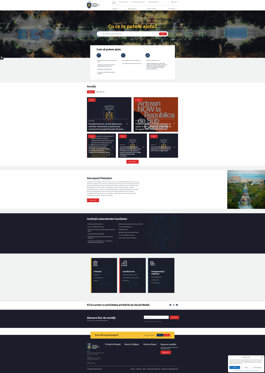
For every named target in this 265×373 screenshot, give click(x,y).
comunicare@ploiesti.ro (91, 363)
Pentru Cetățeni (152, 9)
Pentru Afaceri (172, 9)
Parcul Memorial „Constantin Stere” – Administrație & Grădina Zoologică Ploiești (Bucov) (100, 241)
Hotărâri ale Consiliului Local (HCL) (130, 275)
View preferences (257, 367)
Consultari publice (155, 280)
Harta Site (138, 369)
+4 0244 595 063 (97, 358)
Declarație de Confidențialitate (249, 370)
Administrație (133, 9)
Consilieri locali (126, 280)
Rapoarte (96, 280)
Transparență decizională (153, 2)
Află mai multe (93, 200)
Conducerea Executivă (98, 277)
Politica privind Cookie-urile (239, 370)
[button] (262, 357)
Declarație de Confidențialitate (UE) (169, 369)
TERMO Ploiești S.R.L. (123, 229)
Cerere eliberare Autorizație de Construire (132, 63)
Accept (234, 367)
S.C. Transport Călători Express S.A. (126, 235)
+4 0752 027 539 (95, 359)
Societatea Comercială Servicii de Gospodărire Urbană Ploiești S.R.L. (100, 237)
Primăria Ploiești (113, 344)
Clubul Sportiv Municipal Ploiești (95, 224)
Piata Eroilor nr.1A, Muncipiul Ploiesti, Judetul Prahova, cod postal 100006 (95, 353)
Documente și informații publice (138, 2)
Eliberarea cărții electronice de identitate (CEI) (107, 61)
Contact (113, 3)
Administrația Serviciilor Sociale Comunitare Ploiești (130, 224)
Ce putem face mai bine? (149, 335)
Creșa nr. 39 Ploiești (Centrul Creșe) (96, 227)
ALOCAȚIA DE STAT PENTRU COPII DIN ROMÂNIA (106, 73)
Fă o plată (114, 2)
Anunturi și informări (155, 283)
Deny (246, 367)
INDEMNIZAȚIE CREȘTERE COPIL (105, 69)
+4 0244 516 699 (90, 358)
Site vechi (133, 369)
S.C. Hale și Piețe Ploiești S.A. (125, 227)
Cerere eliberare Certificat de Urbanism (131, 60)
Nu (166, 335)
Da (160, 335)
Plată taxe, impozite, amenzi (152, 60)
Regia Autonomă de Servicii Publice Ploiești (128, 232)
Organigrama (96, 275)
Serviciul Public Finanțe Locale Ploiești (127, 238)
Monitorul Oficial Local (123, 2)
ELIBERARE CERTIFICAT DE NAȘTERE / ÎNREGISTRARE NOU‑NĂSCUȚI (106, 65)
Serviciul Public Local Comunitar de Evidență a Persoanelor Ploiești (101, 230)
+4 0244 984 (89, 359)
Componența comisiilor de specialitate (130, 277)
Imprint (257, 370)
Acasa (115, 9)
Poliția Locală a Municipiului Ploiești (96, 234)
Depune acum (166, 352)
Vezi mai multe (132, 161)
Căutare (163, 33)
